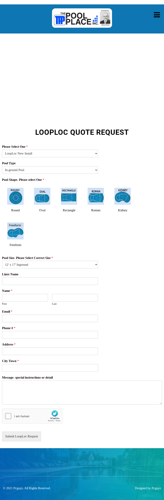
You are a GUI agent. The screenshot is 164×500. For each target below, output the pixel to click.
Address (9, 344)
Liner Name (10, 274)
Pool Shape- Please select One (23, 179)
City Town (10, 361)
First (4, 303)
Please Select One (15, 146)
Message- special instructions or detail (27, 377)
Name (7, 290)
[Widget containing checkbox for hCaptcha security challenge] (32, 416)
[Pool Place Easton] (82, 30)
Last (54, 303)
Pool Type (9, 163)
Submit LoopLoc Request (21, 436)
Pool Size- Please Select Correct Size (27, 258)
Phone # (8, 328)
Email (7, 311)
